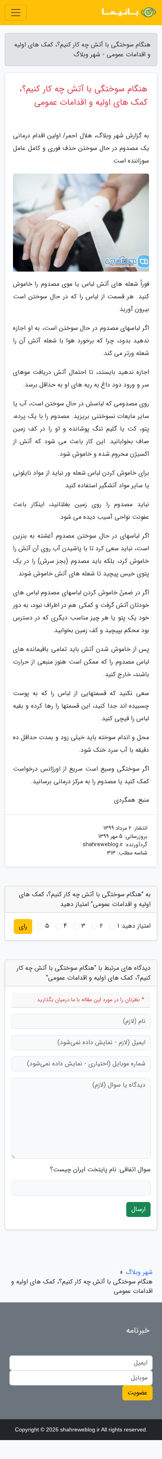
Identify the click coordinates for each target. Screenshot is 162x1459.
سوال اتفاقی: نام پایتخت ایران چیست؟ (100, 1169)
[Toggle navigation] (16, 12)
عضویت (137, 1393)
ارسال (138, 1209)
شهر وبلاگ (139, 1272)
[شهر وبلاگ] (128, 12)
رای (23, 926)
